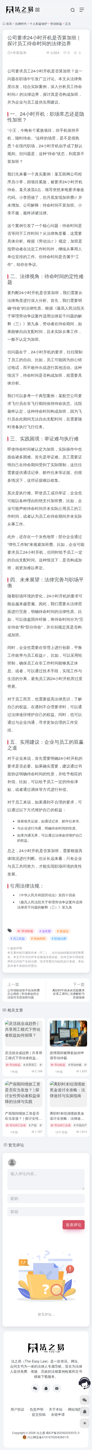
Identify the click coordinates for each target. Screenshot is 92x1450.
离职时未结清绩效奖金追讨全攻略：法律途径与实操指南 (67, 1118)
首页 (9, 23)
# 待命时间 (38, 938)
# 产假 (33, 1125)
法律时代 (21, 23)
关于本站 (56, 1409)
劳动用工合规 (18, 1125)
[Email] (57, 1388)
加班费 (68, 197)
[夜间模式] (85, 1423)
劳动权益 (56, 23)
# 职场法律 (59, 938)
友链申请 (58, 1414)
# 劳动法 (62, 931)
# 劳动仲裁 (74, 1064)
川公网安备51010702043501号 (47, 1437)
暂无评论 (16, 1145)
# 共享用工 (30, 1064)
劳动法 (45, 241)
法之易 (40, 1433)
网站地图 (75, 1409)
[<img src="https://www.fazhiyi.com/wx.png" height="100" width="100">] (35, 1388)
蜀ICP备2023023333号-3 (62, 1433)
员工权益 (35, 655)
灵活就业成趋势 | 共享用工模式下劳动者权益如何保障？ (23, 1057)
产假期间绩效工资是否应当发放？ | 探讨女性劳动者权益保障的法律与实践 (23, 1121)
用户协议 (17, 1409)
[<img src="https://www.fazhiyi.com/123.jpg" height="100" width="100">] (46, 1388)
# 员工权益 (18, 938)
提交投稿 (39, 1414)
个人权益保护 (38, 23)
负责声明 (36, 1409)
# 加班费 (45, 931)
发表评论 (73, 1224)
